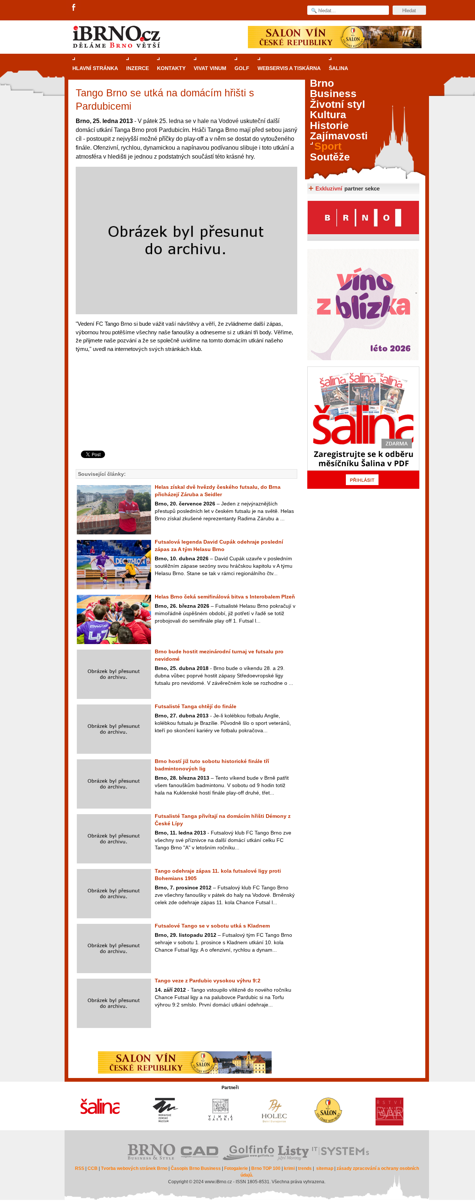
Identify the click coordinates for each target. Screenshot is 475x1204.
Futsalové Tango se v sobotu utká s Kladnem (212, 926)
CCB (93, 1168)
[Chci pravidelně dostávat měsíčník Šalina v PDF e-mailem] (363, 427)
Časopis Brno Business (196, 1168)
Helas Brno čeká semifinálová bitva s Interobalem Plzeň (225, 597)
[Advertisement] (185, 421)
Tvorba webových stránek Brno (134, 1168)
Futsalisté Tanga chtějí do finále (195, 706)
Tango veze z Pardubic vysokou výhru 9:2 (208, 981)
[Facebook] (74, 8)
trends (305, 1168)
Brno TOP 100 (266, 1168)
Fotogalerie (236, 1168)
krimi (289, 1168)
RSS (79, 1168)
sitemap (324, 1168)
